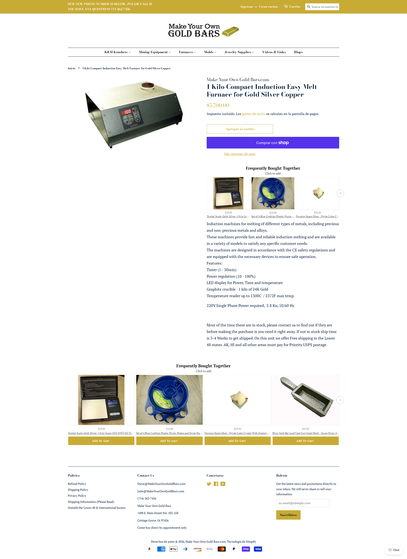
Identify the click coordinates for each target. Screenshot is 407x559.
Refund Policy (77, 484)
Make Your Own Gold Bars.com (205, 542)
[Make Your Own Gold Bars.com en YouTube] (222, 485)
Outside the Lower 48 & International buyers (96, 508)
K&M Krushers (116, 52)
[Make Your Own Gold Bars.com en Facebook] (215, 485)
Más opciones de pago (239, 154)
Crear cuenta (268, 6)
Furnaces (186, 52)
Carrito (295, 6)
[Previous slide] (205, 193)
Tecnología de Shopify (241, 542)
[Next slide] (340, 193)
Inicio (71, 68)
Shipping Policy (78, 490)
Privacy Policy (77, 496)
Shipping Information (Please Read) (91, 502)
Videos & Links (274, 52)
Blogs (298, 52)
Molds (209, 52)
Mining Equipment (154, 52)
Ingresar (247, 6)
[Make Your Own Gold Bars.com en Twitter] (209, 485)
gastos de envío (253, 113)
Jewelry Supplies (238, 52)
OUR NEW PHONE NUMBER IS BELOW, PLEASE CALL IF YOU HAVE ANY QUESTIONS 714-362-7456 (110, 6)
